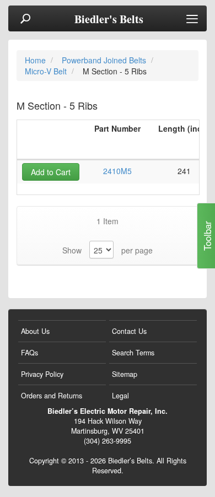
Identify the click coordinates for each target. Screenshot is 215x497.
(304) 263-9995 (107, 441)
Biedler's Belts (108, 19)
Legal (120, 396)
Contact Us (129, 331)
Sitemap (124, 374)
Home (36, 60)
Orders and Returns (51, 396)
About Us (35, 331)
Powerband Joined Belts (105, 60)
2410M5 (117, 170)
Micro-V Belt (47, 71)
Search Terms (133, 353)
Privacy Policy (42, 374)
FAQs (29, 353)
